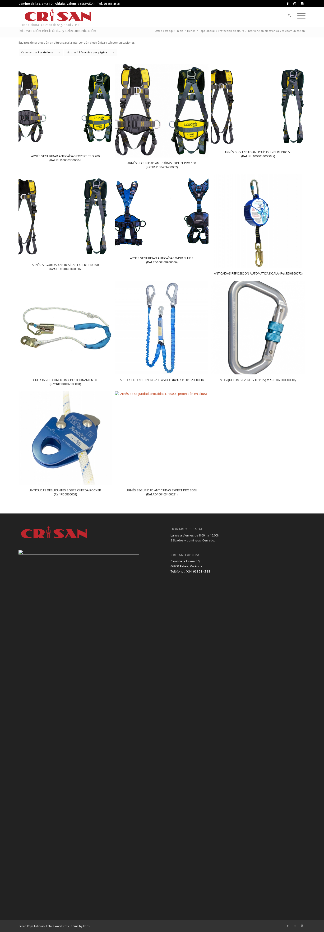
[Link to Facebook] (287, 3)
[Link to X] (301, 3)
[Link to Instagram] (294, 3)
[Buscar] (289, 15)
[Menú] (299, 15)
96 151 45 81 (111, 3)
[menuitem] (289, 15)
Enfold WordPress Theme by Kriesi (68, 926)
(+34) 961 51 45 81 (198, 571)
